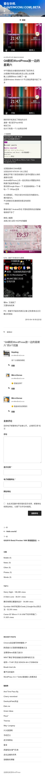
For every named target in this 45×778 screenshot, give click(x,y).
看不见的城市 (9, 672)
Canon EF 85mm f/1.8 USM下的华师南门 (20, 614)
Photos (6, 572)
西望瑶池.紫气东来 (11, 749)
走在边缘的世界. (10, 754)
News (6, 562)
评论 (5, 434)
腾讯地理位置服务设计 (13, 601)
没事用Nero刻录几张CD (13, 652)
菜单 (23, 20)
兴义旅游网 (8, 730)
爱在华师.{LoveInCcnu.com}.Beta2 (22, 7)
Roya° (6, 716)
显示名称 (8, 467)
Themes (7, 720)
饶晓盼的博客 (9, 759)
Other (6, 567)
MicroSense (19, 57)
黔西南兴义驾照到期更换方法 (15, 647)
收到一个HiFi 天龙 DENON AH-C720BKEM (21, 662)
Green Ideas (8, 711)
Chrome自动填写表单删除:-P (15, 642)
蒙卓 (5, 745)
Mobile (9, 332)
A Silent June (9, 596)
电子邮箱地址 (10, 479)
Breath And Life (10, 667)
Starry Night (8, 592)
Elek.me (7, 706)
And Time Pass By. (11, 691)
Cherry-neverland (10, 696)
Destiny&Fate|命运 (11, 701)
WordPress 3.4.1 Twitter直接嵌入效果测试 (20, 677)
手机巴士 (7, 735)
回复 (13, 365)
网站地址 (7, 491)
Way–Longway (9, 725)
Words (6, 577)
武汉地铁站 (8, 740)
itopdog (14, 352)
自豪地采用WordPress (12, 772)
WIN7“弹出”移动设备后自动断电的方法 (19, 657)
